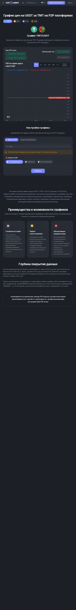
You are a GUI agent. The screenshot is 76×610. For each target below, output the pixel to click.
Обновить (38, 171)
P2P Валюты (31, 3)
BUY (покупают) (63, 57)
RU (44, 2)
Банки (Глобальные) (28, 140)
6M (53, 65)
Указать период (64, 64)
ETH (26, 21)
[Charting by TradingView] (8, 117)
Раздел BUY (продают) (17, 54)
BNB (35, 21)
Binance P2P (12, 140)
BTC (18, 21)
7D (41, 65)
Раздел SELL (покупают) (17, 58)
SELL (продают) (63, 51)
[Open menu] (3, 2)
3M (49, 65)
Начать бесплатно (56, 3)
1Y (57, 65)
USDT (9, 21)
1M (45, 65)
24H (36, 65)
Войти (70, 3)
